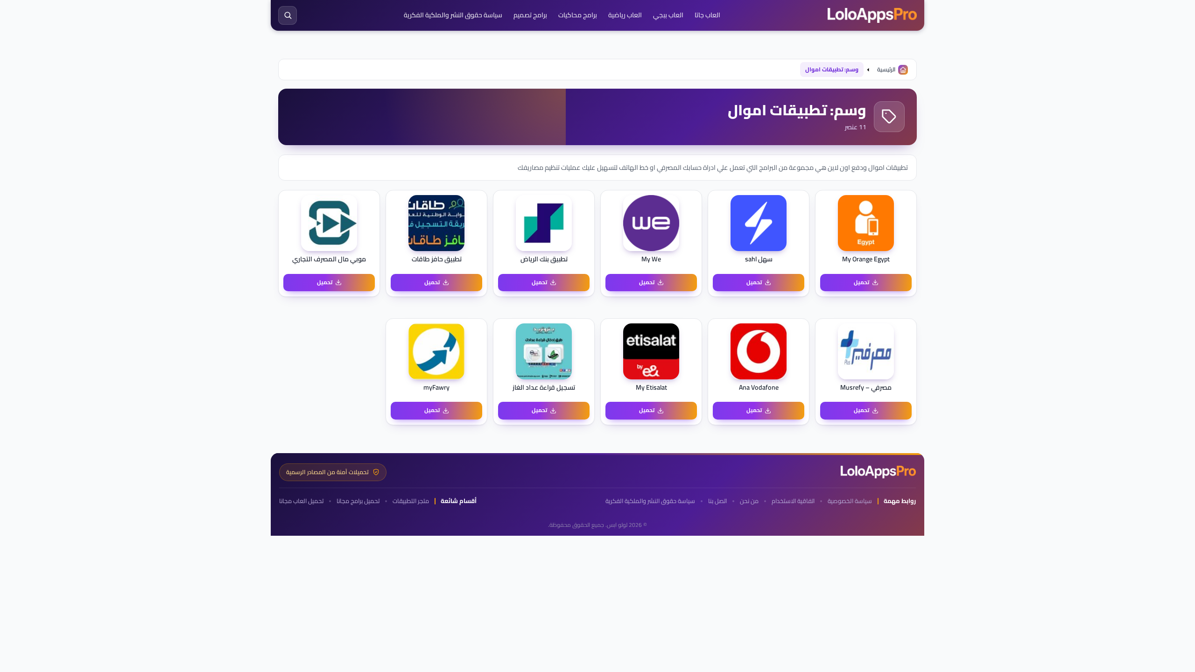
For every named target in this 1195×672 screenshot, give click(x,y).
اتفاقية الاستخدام (793, 501)
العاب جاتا (707, 15)
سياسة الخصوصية (850, 501)
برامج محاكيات (577, 15)
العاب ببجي (668, 15)
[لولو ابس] (872, 15)
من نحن (749, 501)
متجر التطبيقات (411, 501)
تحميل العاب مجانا (301, 501)
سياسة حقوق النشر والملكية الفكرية (453, 15)
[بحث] (287, 15)
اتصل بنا (717, 501)
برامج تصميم (530, 15)
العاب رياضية (625, 15)
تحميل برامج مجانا (358, 501)
